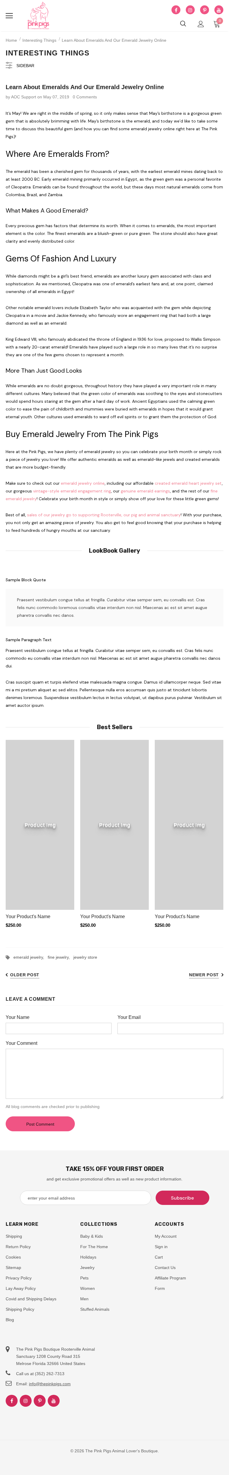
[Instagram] (190, 10)
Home (11, 40)
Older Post (24, 974)
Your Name (18, 1017)
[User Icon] (201, 24)
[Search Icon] (183, 24)
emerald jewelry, (30, 957)
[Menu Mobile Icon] (9, 15)
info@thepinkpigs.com (50, 1383)
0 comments (85, 96)
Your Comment (21, 1043)
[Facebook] (175, 10)
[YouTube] (218, 10)
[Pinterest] (204, 10)
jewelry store (85, 957)
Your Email (129, 1017)
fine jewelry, (60, 957)
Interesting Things (39, 40)
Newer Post (204, 974)
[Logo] (38, 16)
